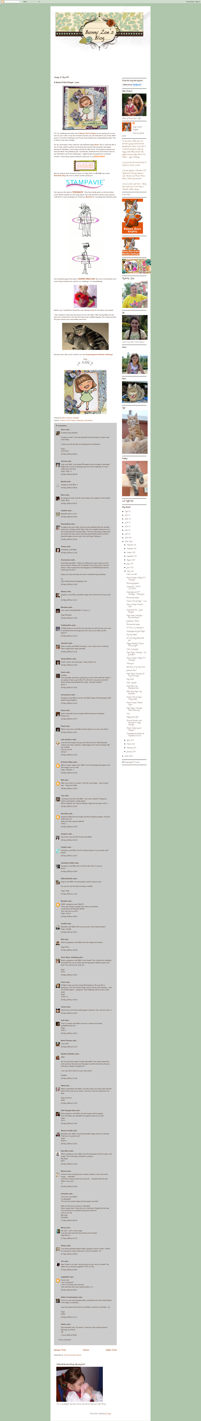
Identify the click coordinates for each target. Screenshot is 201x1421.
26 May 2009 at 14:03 (69, 665)
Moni (63, 495)
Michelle (89, 197)
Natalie (63, 481)
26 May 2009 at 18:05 (69, 916)
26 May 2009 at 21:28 (69, 1078)
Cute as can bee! (131, 574)
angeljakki (65, 1277)
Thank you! (130, 663)
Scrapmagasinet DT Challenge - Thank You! (135, 593)
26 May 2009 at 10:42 (69, 539)
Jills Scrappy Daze (68, 1110)
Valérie (63, 1324)
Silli (62, 780)
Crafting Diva (66, 625)
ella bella (64, 813)
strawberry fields (67, 863)
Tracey (63, 546)
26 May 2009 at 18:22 (69, 932)
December (130, 545)
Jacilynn (64, 834)
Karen (63, 672)
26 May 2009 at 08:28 (69, 474)
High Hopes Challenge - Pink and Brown (134, 616)
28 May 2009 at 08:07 (69, 1290)
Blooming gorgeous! (132, 583)
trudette (64, 510)
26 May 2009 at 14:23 (69, 703)
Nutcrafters (89, 420)
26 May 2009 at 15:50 (69, 827)
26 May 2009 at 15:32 (69, 788)
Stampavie (78, 192)
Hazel (96, 145)
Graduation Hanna (132, 621)
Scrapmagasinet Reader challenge (99, 354)
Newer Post (60, 1350)
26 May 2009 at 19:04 (69, 1000)
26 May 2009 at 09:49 (69, 517)
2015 (127, 523)
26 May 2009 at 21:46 (69, 1123)
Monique (64, 607)
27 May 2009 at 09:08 (69, 1254)
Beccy (63, 1228)
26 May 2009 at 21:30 (69, 1103)
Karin (63, 430)
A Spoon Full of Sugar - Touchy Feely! (134, 698)
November (130, 548)
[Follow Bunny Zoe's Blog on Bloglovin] (132, 86)
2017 (126, 515)
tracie (63, 982)
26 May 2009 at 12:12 (69, 600)
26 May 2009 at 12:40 (69, 618)
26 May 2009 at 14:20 (69, 687)
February (130, 748)
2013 (127, 530)
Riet (62, 939)
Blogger (108, 1413)
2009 (127, 542)
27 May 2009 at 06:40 (69, 1220)
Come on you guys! (132, 649)
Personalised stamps (133, 624)
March (129, 744)
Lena (92, 310)
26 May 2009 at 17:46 (69, 894)
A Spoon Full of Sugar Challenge (72, 420)
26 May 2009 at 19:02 (69, 975)
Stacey (63, 1246)
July (128, 564)
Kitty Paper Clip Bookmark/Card (132, 687)
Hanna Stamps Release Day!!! (134, 703)
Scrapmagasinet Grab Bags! (135, 631)
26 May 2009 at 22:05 (69, 1164)
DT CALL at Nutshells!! (135, 628)
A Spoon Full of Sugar (87, 133)
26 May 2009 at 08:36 (69, 488)
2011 (126, 534)
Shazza (64, 591)
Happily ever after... (132, 717)
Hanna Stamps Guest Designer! (133, 729)
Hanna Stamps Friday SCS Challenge (135, 579)
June (128, 567)
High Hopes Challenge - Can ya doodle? (136, 653)
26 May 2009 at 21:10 (69, 1047)
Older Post (111, 1350)
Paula (63, 710)
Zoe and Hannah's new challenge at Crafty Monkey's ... (134, 722)
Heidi (63, 1085)
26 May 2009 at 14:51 (69, 732)
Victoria (64, 461)
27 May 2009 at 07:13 (69, 1238)
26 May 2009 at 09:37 (69, 503)
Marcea (64, 1171)
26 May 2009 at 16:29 (69, 840)
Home (86, 1350)
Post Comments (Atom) (72, 1355)
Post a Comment (65, 1340)
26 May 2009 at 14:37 (69, 719)
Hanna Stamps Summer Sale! (134, 605)
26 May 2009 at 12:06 (69, 584)
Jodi (62, 1020)
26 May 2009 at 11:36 (69, 553)
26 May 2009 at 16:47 (69, 856)
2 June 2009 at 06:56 (69, 1335)
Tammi (63, 1007)
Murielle (64, 901)
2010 (126, 538)
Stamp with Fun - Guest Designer (134, 611)
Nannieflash (65, 524)
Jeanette (64, 643)
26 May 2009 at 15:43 (69, 806)
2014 (127, 526)
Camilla (64, 923)
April (129, 740)
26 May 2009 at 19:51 (69, 1033)
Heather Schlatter (68, 1054)
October (129, 552)
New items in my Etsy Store (135, 667)
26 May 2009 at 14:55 (69, 773)
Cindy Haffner (66, 659)
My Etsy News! (131, 634)
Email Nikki (126, 194)
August (129, 560)
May (129, 571)
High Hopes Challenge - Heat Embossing (134, 709)
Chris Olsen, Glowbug (69, 957)
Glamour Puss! (131, 670)
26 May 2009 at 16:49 (69, 871)
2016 (127, 519)
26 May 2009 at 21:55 (69, 1144)
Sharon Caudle (67, 1131)
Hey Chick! (130, 679)
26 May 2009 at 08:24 (69, 454)
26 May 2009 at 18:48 (69, 950)
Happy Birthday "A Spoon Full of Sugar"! (135, 644)
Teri (62, 1261)
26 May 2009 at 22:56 (69, 1186)
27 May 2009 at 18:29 (69, 1270)
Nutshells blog (60, 175)
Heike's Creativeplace (69, 1297)
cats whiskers (66, 739)
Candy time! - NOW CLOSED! (133, 587)
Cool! (128, 713)
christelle (64, 1194)
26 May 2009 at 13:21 (69, 652)
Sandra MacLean (86, 279)
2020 (127, 511)
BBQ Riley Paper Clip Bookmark (134, 692)
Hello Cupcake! (131, 683)
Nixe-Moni (65, 1151)
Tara (62, 796)
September (130, 556)
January (129, 751)
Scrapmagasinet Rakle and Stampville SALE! (135, 734)
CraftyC (64, 847)
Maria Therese (66, 1040)
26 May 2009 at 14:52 (69, 755)
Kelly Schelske (67, 878)
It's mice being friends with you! (135, 639)
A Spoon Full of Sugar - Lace (136, 601)
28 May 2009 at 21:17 (69, 1317)
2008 (127, 756)
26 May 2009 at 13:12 (69, 636)
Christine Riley (67, 762)
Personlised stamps (132, 597)
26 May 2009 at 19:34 (69, 1013)
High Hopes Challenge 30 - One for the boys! (135, 675)
